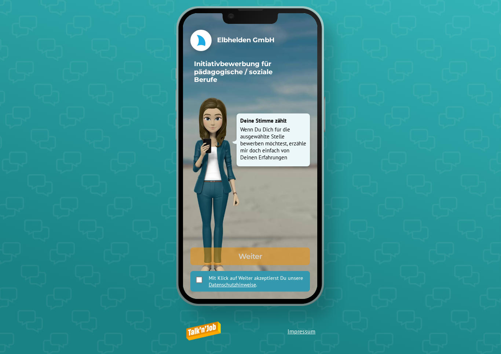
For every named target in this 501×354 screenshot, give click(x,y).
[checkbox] (199, 280)
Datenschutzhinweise (232, 284)
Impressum (301, 331)
